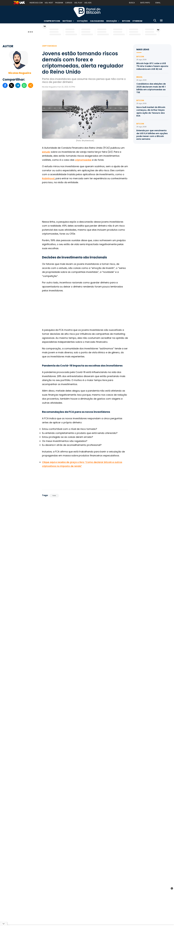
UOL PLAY (78, 3)
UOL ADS (87, 3)
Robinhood (48, 178)
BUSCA (132, 3)
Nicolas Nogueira (19, 73)
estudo (46, 151)
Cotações (82, 21)
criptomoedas (83, 159)
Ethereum (137, 21)
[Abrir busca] (155, 21)
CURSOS (68, 3)
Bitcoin (126, 21)
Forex (54, 496)
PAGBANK (59, 3)
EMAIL (157, 3)
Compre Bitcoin (52, 21)
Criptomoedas (49, 46)
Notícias (67, 21)
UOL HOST (49, 3)
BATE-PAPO (145, 3)
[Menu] (161, 21)
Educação (111, 21)
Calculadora (97, 21)
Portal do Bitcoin (87, 12)
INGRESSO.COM (36, 3)
